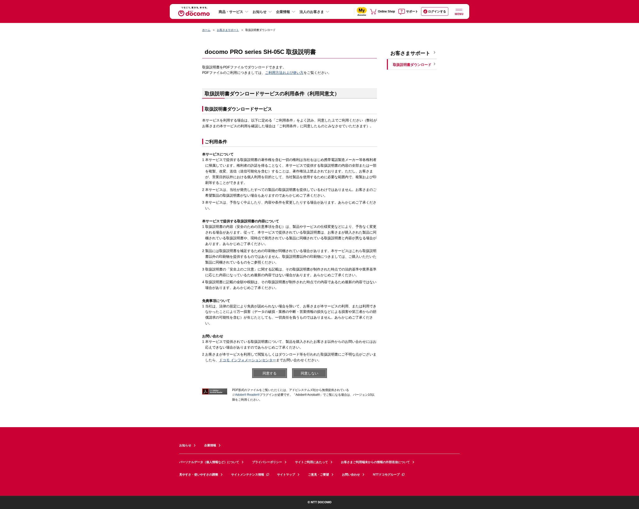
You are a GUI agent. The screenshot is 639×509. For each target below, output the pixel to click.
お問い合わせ (351, 474)
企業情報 (283, 12)
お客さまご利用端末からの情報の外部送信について (375, 462)
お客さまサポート (228, 29)
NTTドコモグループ (386, 474)
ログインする (437, 11)
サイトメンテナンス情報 (247, 474)
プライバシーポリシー (267, 462)
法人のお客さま (312, 12)
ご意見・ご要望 (318, 474)
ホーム (206, 29)
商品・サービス (231, 12)
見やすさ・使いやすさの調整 (198, 474)
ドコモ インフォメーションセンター (247, 360)
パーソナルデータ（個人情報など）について (209, 462)
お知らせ (260, 12)
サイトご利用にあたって (311, 462)
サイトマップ (286, 474)
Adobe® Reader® (247, 394)
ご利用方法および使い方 (284, 73)
